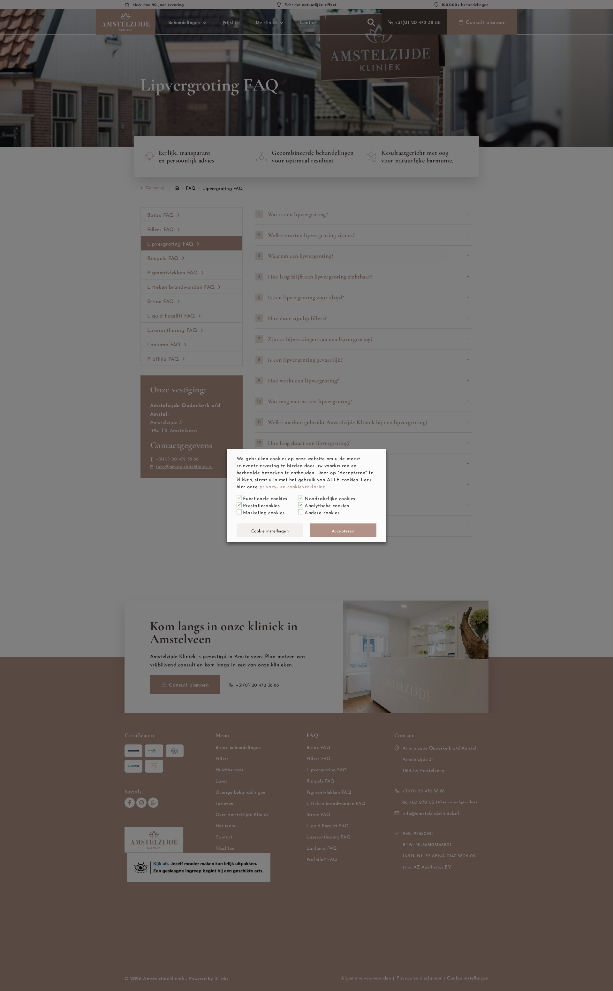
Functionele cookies (265, 497)
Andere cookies (322, 511)
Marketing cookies (264, 511)
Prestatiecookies (261, 504)
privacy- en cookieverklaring (293, 485)
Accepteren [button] (343, 530)
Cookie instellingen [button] (270, 530)
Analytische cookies (327, 504)
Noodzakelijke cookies (330, 497)
